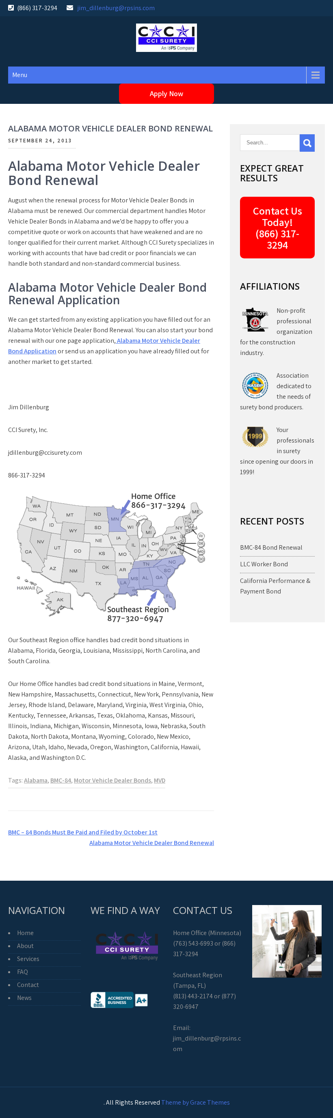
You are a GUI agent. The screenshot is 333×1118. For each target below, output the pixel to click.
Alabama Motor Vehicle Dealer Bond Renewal (151, 842)
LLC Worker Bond (264, 564)
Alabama (36, 780)
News (24, 997)
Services (28, 959)
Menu (19, 75)
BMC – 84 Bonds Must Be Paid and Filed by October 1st (83, 832)
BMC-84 (60, 780)
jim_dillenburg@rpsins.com (116, 8)
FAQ (22, 972)
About (25, 946)
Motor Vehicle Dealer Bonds (112, 780)
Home (25, 933)
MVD (159, 780)
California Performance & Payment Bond (275, 586)
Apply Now (166, 93)
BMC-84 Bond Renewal (271, 547)
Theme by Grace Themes (195, 1102)
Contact (28, 984)
